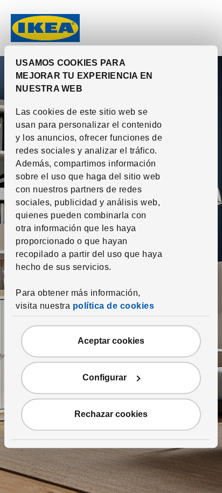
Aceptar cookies (111, 340)
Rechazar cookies (111, 414)
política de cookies (114, 305)
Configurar (104, 377)
